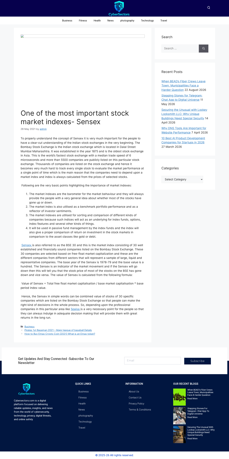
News (110, 20)
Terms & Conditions (140, 409)
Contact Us (135, 397)
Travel (163, 20)
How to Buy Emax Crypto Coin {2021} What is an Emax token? (59, 333)
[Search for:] (180, 49)
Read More (192, 398)
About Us (134, 391)
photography (127, 20)
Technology (147, 20)
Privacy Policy (136, 403)
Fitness (83, 20)
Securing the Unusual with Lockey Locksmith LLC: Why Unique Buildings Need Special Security (184, 114)
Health (97, 20)
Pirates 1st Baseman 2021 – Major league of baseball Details (58, 330)
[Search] (203, 49)
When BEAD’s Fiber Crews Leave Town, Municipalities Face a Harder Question (183, 86)
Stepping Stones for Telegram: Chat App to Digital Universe (198, 411)
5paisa (75, 309)
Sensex (26, 245)
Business (67, 20)
